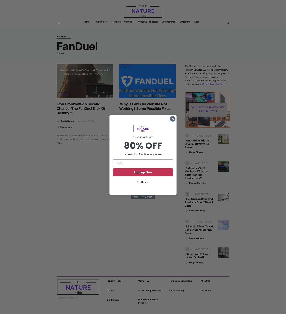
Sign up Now (143, 172)
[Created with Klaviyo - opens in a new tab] (143, 197)
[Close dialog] (172, 118)
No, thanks (143, 182)
